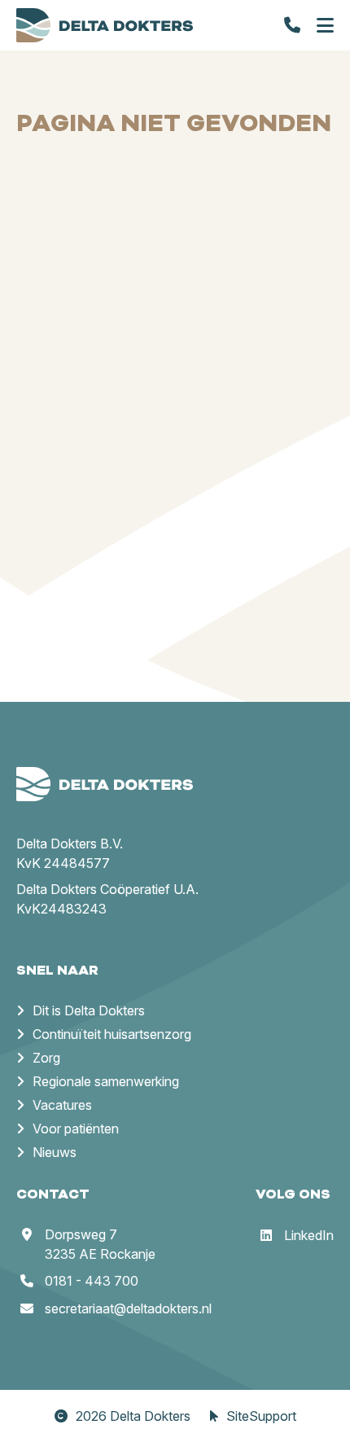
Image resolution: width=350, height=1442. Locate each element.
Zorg (46, 1058)
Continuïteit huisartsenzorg (112, 1034)
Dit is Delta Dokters (89, 1010)
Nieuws (55, 1152)
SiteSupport (261, 1416)
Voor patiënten (76, 1128)
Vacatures (62, 1105)
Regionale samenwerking (106, 1081)
